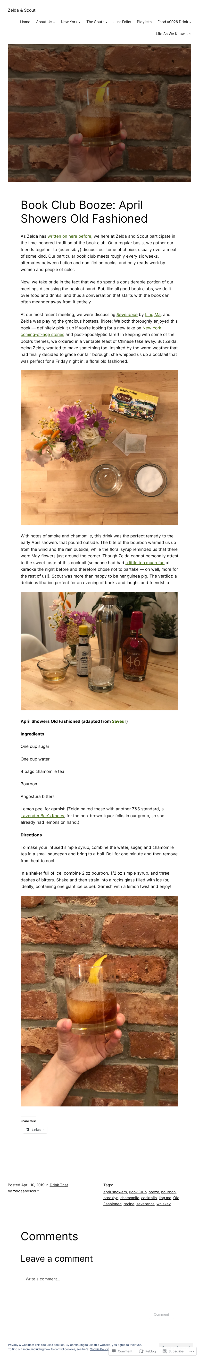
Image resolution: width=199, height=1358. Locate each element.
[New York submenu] (79, 22)
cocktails (149, 1197)
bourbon (168, 1192)
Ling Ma (153, 314)
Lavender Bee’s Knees (42, 815)
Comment (161, 1314)
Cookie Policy (99, 1349)
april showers (115, 1192)
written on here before (69, 236)
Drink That (59, 1185)
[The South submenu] (107, 22)
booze (154, 1192)
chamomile (129, 1197)
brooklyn (110, 1197)
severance (145, 1204)
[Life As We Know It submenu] (190, 34)
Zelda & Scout (21, 10)
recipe (129, 1204)
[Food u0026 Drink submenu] (190, 22)
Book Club (138, 1192)
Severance (127, 314)
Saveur (119, 721)
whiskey (164, 1204)
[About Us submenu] (54, 22)
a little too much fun (145, 562)
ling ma (165, 1197)
